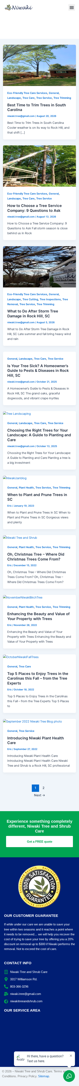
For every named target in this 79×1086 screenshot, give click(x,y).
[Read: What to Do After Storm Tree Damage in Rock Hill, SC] (39, 266)
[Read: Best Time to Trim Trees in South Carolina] (39, 65)
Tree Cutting (30, 299)
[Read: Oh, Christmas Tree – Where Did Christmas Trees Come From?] (20, 537)
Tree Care (28, 97)
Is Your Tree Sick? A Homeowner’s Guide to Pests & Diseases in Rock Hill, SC (38, 370)
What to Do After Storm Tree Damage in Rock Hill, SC (32, 313)
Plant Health (26, 487)
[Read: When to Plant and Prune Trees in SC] (15, 478)
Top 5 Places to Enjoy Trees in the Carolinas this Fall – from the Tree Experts (37, 678)
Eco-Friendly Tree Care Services (27, 93)
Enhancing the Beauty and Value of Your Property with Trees (38, 616)
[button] (71, 7)
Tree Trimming (62, 97)
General (54, 93)
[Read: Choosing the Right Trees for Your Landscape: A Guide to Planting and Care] (17, 413)
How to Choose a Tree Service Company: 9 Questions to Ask (34, 208)
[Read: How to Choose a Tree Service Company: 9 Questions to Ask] (39, 166)
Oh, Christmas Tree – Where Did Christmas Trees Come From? (35, 556)
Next (39, 795)
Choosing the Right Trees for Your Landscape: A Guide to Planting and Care (39, 435)
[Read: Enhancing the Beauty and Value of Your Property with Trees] (22, 597)
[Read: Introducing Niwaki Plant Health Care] (32, 721)
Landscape (14, 97)
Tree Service (44, 97)
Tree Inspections (50, 299)
